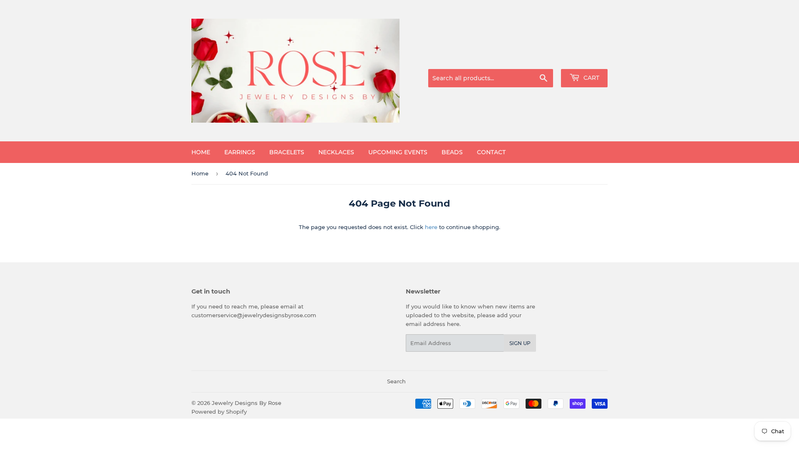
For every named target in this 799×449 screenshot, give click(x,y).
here (431, 227)
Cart (590, 77)
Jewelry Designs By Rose (246, 403)
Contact (491, 152)
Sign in (541, 59)
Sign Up (520, 343)
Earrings (239, 152)
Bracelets (286, 152)
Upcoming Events (397, 152)
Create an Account (585, 59)
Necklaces (336, 152)
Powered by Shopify (219, 411)
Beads (452, 152)
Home (200, 152)
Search (396, 381)
